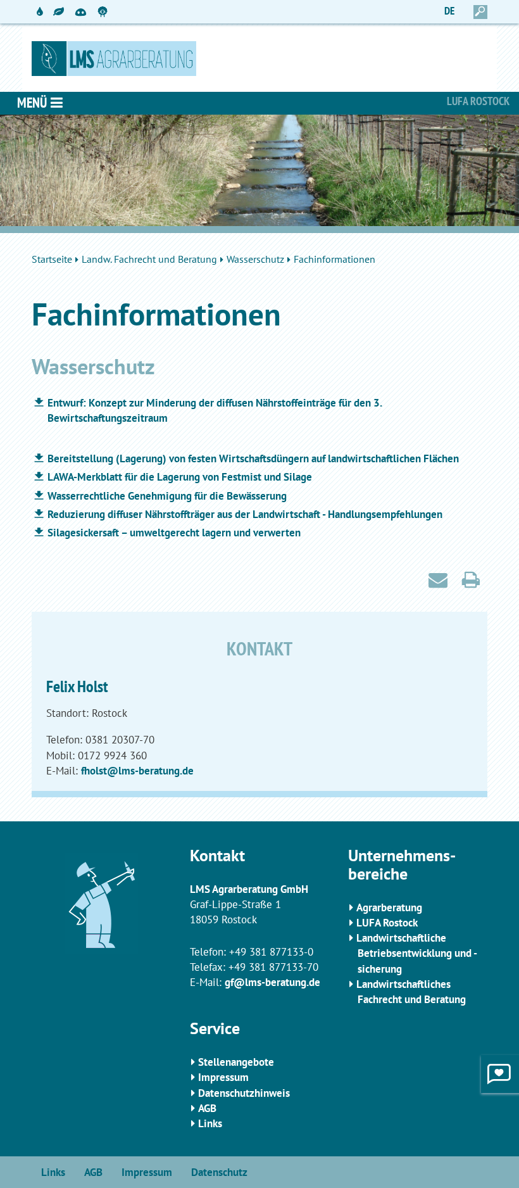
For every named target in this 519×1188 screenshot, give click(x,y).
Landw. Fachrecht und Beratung (149, 259)
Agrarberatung (389, 907)
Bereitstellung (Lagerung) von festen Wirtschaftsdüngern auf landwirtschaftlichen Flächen (253, 458)
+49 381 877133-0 (271, 952)
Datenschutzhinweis (244, 1093)
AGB (207, 1108)
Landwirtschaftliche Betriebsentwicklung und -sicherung (416, 953)
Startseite (52, 259)
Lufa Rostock (478, 101)
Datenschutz (219, 1172)
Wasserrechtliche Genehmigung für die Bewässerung (167, 496)
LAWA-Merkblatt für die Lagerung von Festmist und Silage (179, 477)
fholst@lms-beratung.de (137, 771)
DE (449, 11)
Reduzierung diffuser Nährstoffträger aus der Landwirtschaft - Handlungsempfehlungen (244, 514)
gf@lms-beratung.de (272, 982)
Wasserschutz (255, 259)
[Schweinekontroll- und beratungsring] (81, 6)
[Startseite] (259, 58)
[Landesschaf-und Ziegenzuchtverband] (103, 11)
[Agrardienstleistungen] (58, 11)
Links (210, 1123)
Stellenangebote (236, 1062)
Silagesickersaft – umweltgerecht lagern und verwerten (174, 533)
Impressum (223, 1077)
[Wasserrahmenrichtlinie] (40, 11)
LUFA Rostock (387, 923)
